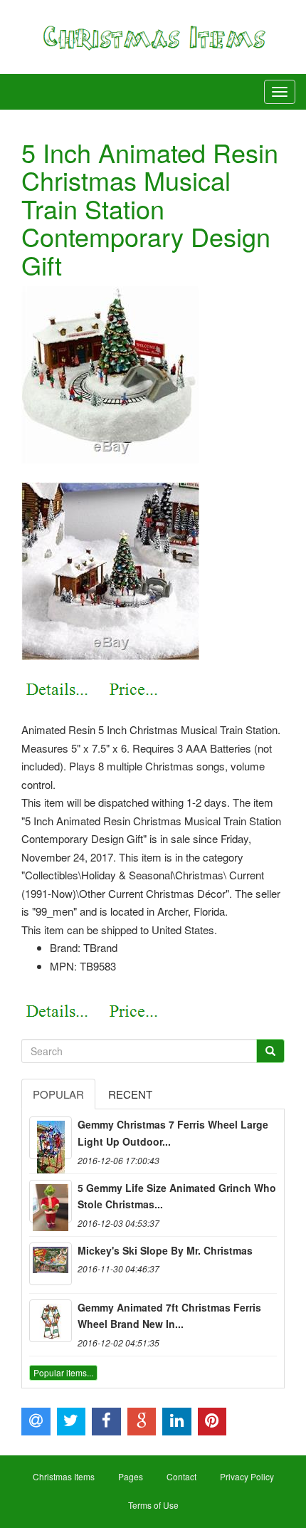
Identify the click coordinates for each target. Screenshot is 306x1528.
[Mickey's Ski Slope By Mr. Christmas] (50, 1263)
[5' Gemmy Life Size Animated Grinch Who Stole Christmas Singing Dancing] (50, 1201)
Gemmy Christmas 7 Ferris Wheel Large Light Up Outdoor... (173, 1132)
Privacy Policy (247, 1476)
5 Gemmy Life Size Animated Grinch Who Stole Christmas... (177, 1196)
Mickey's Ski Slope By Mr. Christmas (165, 1250)
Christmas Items (64, 1476)
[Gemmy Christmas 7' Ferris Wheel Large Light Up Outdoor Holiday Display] (50, 1137)
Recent (130, 1094)
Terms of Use (153, 1505)
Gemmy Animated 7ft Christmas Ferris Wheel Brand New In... (169, 1315)
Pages (130, 1476)
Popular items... (63, 1372)
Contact (181, 1476)
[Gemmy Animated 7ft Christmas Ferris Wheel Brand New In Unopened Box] (50, 1320)
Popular (58, 1094)
